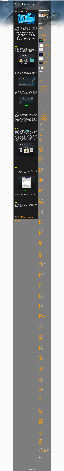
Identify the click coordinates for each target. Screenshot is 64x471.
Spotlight (40, 360)
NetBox (40, 317)
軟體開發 (40, 441)
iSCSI (40, 253)
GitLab (40, 225)
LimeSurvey (41, 231)
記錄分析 (40, 156)
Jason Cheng (46, 14)
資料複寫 (24, 217)
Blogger (37, 469)
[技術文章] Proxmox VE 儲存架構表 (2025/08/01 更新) (45, 58)
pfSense (40, 254)
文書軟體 (40, 178)
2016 (41, 134)
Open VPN (40, 329)
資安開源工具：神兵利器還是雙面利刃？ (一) (44, 120)
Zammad (40, 251)
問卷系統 (40, 255)
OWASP (40, 327)
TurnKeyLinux (41, 246)
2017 (41, 133)
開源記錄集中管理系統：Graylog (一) (44, 86)
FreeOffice (40, 224)
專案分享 (40, 211)
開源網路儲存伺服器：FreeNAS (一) (44, 102)
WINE (40, 381)
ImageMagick (41, 295)
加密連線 (40, 413)
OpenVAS (40, 240)
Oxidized (40, 338)
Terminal (40, 368)
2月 (41, 129)
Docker (40, 276)
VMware (40, 210)
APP (40, 182)
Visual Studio (41, 379)
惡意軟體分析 (41, 422)
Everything (40, 282)
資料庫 (40, 439)
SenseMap (40, 357)
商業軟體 (40, 151)
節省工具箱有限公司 (42, 28)
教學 (40, 423)
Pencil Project (41, 242)
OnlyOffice (40, 328)
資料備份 (40, 157)
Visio (40, 378)
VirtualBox (40, 377)
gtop (40, 398)
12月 (42, 81)
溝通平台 (40, 256)
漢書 (40, 428)
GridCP (40, 285)
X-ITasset (40, 389)
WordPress (40, 250)
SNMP (40, 167)
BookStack (40, 183)
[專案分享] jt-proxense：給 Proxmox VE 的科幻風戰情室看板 (45, 40)
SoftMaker (40, 359)
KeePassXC (40, 298)
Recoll (40, 350)
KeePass (40, 230)
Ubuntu (40, 191)
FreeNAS (29, 217)
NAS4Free (40, 315)
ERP (40, 221)
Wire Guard (40, 387)
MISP (40, 304)
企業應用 (18, 217)
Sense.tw (40, 356)
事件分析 (40, 410)
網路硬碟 (40, 198)
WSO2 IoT (40, 382)
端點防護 (40, 432)
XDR (40, 390)
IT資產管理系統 (41, 203)
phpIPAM (40, 193)
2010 (41, 135)
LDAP (40, 204)
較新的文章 (17, 220)
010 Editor (40, 265)
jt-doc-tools (40, 399)
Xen (39, 391)
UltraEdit (40, 371)
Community (41, 272)
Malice (40, 308)
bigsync (40, 392)
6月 (41, 124)
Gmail (40, 284)
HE (39, 287)
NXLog (40, 235)
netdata (40, 192)
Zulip (40, 252)
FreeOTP (40, 223)
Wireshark (40, 388)
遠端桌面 (40, 264)
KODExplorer (41, 297)
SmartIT (40, 358)
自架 (40, 434)
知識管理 (40, 261)
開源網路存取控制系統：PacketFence (44, 108)
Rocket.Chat (41, 190)
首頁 (26, 220)
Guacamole (41, 286)
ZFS (34, 217)
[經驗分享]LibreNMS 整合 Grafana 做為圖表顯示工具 (46, 67)
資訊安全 (27, 217)
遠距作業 (40, 199)
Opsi (40, 337)
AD (39, 266)
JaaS (40, 296)
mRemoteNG (41, 403)
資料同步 (40, 179)
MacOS (40, 160)
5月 (41, 125)
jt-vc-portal (40, 401)
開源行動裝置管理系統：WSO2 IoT (44, 106)
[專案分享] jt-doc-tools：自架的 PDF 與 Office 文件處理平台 (46, 45)
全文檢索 (40, 412)
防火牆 (40, 200)
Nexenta (40, 319)
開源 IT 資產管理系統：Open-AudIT (44, 90)
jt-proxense (40, 400)
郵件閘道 (40, 180)
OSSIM (40, 325)
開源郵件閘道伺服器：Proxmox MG (44, 104)
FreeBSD (40, 201)
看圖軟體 (40, 430)
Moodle (40, 314)
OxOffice (40, 188)
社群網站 (40, 431)
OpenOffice (41, 334)
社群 (40, 262)
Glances (40, 177)
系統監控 (40, 147)
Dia (39, 275)
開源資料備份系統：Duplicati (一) (43, 94)
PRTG (40, 340)
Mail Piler (40, 307)
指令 (40, 212)
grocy (40, 397)
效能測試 (40, 213)
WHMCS (40, 380)
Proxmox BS (41, 189)
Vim (39, 376)
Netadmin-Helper (41, 318)
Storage (32, 217)
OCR (40, 324)
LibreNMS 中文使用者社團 (42, 33)
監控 (40, 429)
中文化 (40, 162)
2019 (41, 80)
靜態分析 (40, 445)
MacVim (40, 305)
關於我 (40, 214)
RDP (40, 348)
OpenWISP (40, 335)
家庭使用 (40, 420)
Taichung (40, 367)
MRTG (40, 232)
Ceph (40, 219)
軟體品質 (40, 440)
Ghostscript (40, 283)
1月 (41, 130)
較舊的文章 (35, 220)
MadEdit (40, 306)
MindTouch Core (41, 313)
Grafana (40, 202)
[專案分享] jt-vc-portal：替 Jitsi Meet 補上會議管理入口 (45, 49)
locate (40, 402)
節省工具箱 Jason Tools (25, 4)
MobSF (40, 234)
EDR (40, 220)
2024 (41, 74)
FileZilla (40, 222)
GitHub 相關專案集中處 (42, 35)
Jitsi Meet (40, 168)
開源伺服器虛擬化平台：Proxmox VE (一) (44, 98)
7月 (41, 123)
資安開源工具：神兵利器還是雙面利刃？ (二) (44, 118)
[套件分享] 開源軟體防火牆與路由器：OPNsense (45, 62)
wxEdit (40, 409)
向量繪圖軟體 (41, 419)
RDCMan (40, 347)
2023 (41, 75)
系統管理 (40, 146)
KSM (40, 229)
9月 (41, 85)
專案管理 (40, 421)
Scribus (40, 355)
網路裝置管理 (41, 149)
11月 (42, 82)
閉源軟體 (40, 181)
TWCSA (40, 366)
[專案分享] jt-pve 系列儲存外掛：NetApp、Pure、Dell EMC (46, 54)
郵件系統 (40, 152)
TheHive (40, 245)
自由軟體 (40, 141)
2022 (41, 76)
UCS (40, 209)
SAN (40, 244)
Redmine (40, 243)
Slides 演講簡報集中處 (42, 34)
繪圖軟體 (40, 433)
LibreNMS (40, 148)
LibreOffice (40, 171)
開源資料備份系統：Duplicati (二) (43, 92)
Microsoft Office (41, 233)
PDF (40, 339)
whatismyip (41, 408)
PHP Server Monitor (42, 241)
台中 (40, 418)
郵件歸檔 (40, 442)
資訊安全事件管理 (41, 263)
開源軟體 (21, 217)
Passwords (40, 345)
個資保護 (40, 411)
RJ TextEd (40, 349)
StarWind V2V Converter (42, 361)
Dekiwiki (40, 274)
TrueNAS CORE (41, 369)
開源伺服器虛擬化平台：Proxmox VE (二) (44, 96)
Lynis (40, 303)
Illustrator (40, 294)
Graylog (40, 159)
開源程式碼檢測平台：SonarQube (44, 114)
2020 (41, 79)
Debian (40, 273)
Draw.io (40, 277)
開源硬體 (40, 443)
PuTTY (40, 346)
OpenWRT (40, 336)
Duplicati (40, 170)
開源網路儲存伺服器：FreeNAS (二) (44, 100)
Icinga (40, 293)
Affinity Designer (41, 267)
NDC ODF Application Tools (43, 316)
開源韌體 (40, 444)
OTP (40, 326)
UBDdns (40, 370)
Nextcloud (40, 172)
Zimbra (40, 150)
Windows (40, 161)
